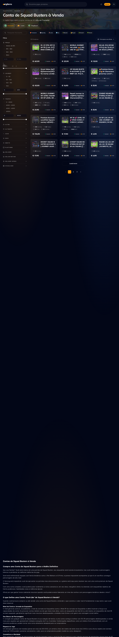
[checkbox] (33, 49)
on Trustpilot (42, 20)
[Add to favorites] (38, 46)
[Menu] (114, 4)
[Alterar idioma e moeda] (101, 4)
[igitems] (7, 4)
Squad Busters (7, 10)
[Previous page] (65, 172)
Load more (73, 163)
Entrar (107, 4)
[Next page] (80, 172)
